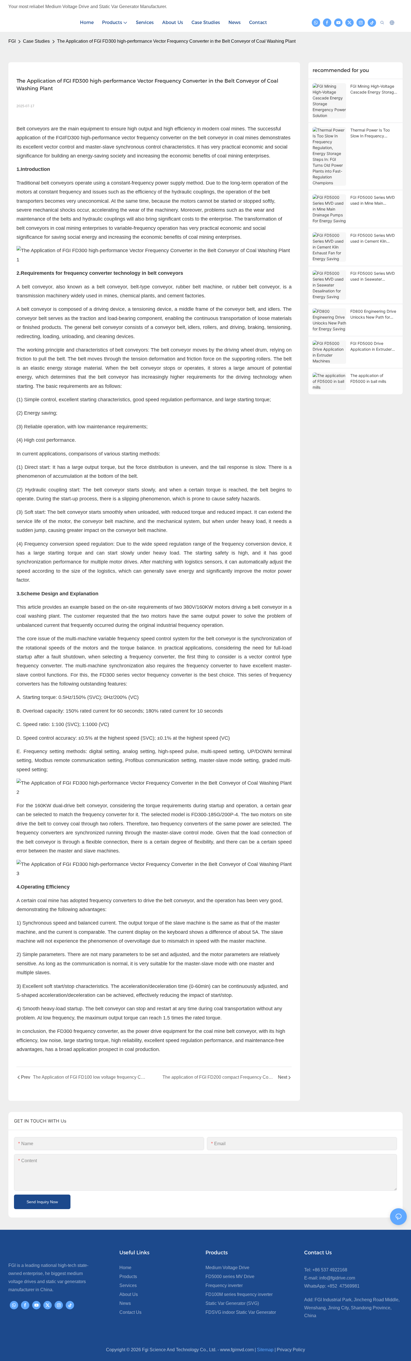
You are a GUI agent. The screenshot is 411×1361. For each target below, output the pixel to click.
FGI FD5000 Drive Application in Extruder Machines (371, 346)
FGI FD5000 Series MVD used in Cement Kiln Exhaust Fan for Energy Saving (372, 238)
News (125, 1303)
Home (125, 1267)
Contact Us (130, 1312)
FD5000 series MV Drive (230, 1276)
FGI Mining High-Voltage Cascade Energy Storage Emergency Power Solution (373, 89)
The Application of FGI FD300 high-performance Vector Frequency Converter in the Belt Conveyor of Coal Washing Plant (176, 41)
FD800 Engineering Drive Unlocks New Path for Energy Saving (373, 314)
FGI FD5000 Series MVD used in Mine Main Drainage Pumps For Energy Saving (372, 200)
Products (128, 1276)
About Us (128, 1294)
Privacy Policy (291, 1349)
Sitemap (265, 1349)
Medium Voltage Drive (227, 1267)
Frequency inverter (224, 1285)
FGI (12, 41)
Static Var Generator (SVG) (232, 1303)
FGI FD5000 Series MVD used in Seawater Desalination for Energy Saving (372, 276)
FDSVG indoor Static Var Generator (241, 1312)
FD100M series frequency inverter (239, 1294)
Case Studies (36, 41)
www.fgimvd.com (237, 1349)
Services (128, 1285)
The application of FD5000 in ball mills (368, 378)
